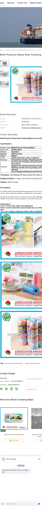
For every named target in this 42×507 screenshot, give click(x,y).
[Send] (39, 504)
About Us (10, 3)
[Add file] (2, 504)
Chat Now (14, 440)
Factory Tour (22, 3)
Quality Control (36, 3)
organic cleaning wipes (32, 363)
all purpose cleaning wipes (13, 363)
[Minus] (39, 459)
